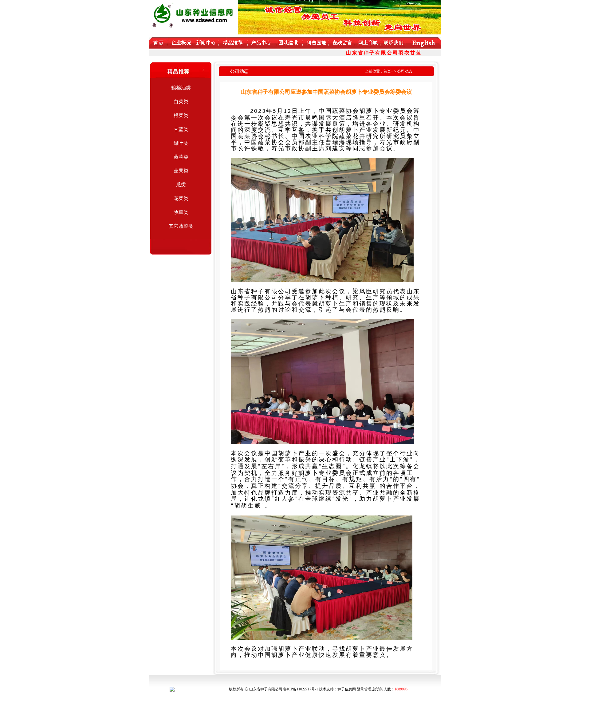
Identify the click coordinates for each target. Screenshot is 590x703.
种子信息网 (346, 689)
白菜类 (181, 101)
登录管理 (364, 689)
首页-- (388, 71)
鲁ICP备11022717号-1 (300, 689)
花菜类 (181, 198)
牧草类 (181, 212)
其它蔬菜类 (181, 226)
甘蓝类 (181, 129)
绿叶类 (181, 143)
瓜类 (181, 184)
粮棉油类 (181, 87)
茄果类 (181, 170)
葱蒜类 (181, 157)
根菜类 (181, 115)
